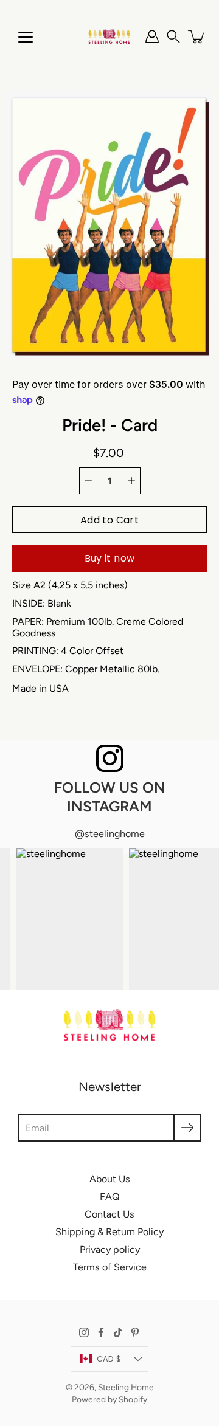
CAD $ (109, 1359)
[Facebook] (101, 1332)
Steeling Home (126, 1387)
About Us (109, 1179)
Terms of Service (110, 1267)
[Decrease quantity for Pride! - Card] (88, 480)
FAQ (110, 1196)
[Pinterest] (135, 1332)
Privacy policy (110, 1249)
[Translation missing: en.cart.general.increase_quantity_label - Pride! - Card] (131, 480)
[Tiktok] (118, 1332)
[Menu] (25, 37)
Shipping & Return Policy (109, 1232)
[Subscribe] (187, 1128)
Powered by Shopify (109, 1399)
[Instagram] (83, 1332)
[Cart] (197, 36)
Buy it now (110, 558)
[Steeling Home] (109, 36)
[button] (173, 36)
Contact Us (109, 1214)
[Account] (152, 36)
